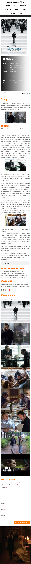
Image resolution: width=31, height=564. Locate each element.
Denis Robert (12, 83)
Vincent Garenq (13, 71)
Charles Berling (19, 63)
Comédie (7, 5)
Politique (20, 76)
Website (3, 515)
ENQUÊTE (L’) (8, 59)
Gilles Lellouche (13, 67)
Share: (23, 93)
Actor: (4, 63)
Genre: (4, 74)
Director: (5, 71)
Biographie (12, 74)
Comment (4, 487)
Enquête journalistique (19, 74)
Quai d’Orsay (25, 135)
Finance (16, 76)
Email (3, 509)
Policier (16, 9)
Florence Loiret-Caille (23, 65)
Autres (20, 13)
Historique (8, 9)
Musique (5, 87)
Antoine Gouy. (12, 63)
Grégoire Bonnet (20, 67)
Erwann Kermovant (13, 87)
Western (12, 13)
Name (3, 503)
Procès (24, 76)
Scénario (5, 83)
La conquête (26, 141)
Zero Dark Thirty (21, 155)
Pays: (4, 80)
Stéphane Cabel (18, 83)
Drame (14, 5)
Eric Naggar (15, 65)
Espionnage (23, 5)
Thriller (23, 9)
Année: (4, 78)
